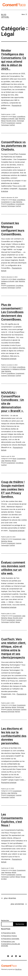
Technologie (20, 120)
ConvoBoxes (19, 285)
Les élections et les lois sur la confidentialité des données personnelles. (13, 736)
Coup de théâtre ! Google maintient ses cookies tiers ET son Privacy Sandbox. (13, 489)
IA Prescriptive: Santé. (8, 933)
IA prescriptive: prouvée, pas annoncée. (10, 944)
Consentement (10, 123)
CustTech (12, 125)
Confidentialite (10, 874)
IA (11, 202)
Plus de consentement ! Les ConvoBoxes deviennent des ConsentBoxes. (12, 312)
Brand (14, 116)
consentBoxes (21, 116)
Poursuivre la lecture (8, 359)
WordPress (18, 969)
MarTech (17, 711)
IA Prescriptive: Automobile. (10, 938)
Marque (3, 120)
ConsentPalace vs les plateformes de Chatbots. (13, 145)
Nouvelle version (11, 120)
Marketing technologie (7, 711)
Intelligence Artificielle (7, 118)
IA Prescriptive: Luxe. (8, 941)
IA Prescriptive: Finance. (9, 936)
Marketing (22, 118)
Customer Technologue (8, 206)
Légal (16, 118)
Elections (4, 793)
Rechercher (5, 920)
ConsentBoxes (10, 204)
